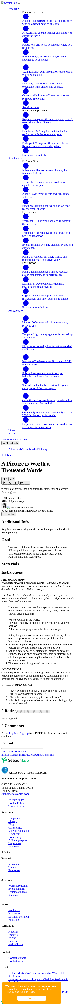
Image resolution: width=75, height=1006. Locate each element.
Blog (11, 824)
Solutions (13, 158)
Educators (13, 919)
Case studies (15, 827)
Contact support (17, 957)
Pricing (12, 937)
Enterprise (14, 870)
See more (13, 895)
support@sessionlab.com (15, 793)
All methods (15, 449)
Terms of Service (17, 806)
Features (13, 934)
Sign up (24, 733)
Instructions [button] (27, 754)
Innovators (14, 913)
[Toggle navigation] (19, 3)
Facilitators (14, 910)
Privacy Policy (16, 799)
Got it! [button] (31, 998)
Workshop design (18, 885)
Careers (12, 941)
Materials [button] (16, 754)
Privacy (10, 991)
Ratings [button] (38, 754)
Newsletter (14, 833)
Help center (14, 843)
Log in (5, 439)
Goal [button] (8, 754)
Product (13, 8)
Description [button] (7, 751)
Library (12, 821)
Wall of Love (15, 944)
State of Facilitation (19, 830)
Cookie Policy (27, 991)
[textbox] (37, 490)
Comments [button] (48, 754)
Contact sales (15, 961)
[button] (7, 455)
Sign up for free (18, 439)
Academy (13, 846)
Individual (14, 864)
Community (14, 837)
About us (13, 931)
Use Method (9, 514)
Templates (14, 818)
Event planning (16, 888)
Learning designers (18, 916)
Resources (14, 310)
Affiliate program (17, 840)
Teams (12, 867)
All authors (28, 449)
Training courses (17, 891)
